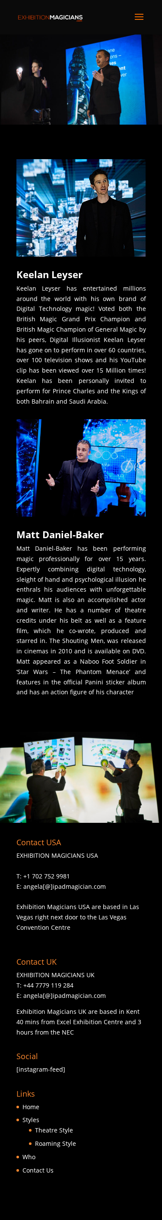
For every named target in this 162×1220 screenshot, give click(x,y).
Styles (30, 1120)
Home (30, 1107)
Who (28, 1157)
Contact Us (38, 1170)
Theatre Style (54, 1130)
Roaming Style (55, 1143)
